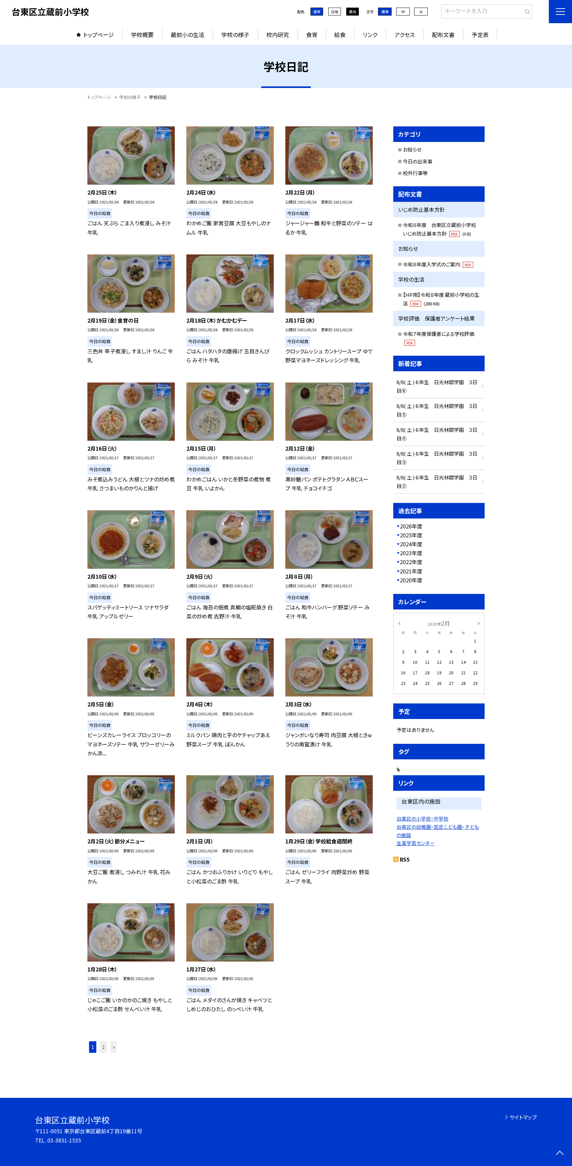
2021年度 (411, 571)
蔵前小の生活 (187, 34)
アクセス (405, 34)
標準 (385, 11)
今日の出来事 (417, 161)
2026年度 (411, 526)
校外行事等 (415, 172)
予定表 (480, 34)
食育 (311, 34)
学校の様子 (235, 34)
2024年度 (411, 544)
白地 (334, 11)
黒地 (352, 11)
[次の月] (479, 623)
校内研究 (277, 34)
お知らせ (412, 149)
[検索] (526, 10)
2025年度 (411, 535)
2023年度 (411, 553)
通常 (316, 11)
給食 (340, 34)
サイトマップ (523, 1117)
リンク (370, 34)
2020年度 (411, 580)
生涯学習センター (416, 842)
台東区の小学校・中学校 (423, 818)
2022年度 (411, 562)
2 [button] (103, 1047)
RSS (405, 859)
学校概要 (142, 34)
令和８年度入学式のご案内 (437, 264)
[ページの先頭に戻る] (559, 1153)
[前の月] (399, 623)
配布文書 (443, 34)
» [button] (114, 1047)
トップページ (98, 34)
